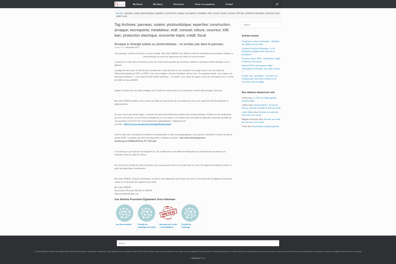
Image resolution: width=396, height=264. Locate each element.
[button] (277, 4)
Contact (229, 4)
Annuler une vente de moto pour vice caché (260, 114)
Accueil (119, 13)
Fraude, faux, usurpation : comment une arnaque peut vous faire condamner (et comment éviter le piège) (260, 78)
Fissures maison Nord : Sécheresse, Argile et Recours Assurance (261, 60)
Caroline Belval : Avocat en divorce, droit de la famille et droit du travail (261, 106)
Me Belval (137, 4)
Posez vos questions (205, 4)
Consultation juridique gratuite (265, 126)
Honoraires (178, 4)
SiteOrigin (196, 258)
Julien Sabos (247, 112)
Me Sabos (158, 4)
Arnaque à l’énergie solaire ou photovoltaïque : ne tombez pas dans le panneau (168, 44)
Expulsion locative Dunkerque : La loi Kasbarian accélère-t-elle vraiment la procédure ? (258, 51)
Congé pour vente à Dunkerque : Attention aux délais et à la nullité (260, 43)
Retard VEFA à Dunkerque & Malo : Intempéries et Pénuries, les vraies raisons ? (261, 68)
